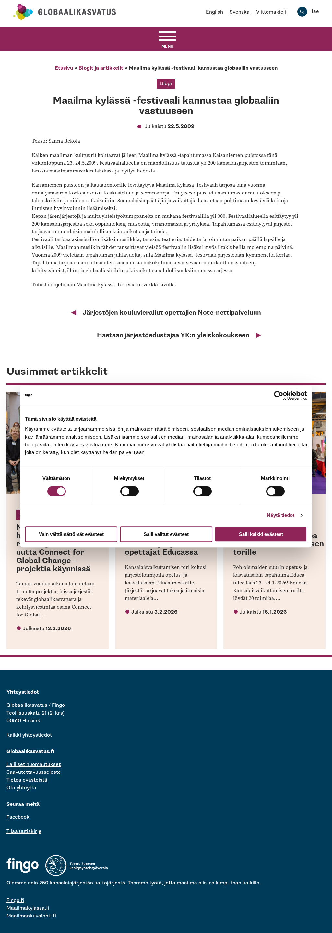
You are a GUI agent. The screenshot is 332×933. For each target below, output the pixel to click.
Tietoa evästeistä (26, 780)
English (214, 12)
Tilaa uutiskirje (24, 831)
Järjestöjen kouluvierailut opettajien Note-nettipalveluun (172, 312)
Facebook (18, 817)
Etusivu (64, 68)
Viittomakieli (271, 12)
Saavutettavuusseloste (33, 772)
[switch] (129, 491)
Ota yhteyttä (21, 787)
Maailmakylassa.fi (27, 908)
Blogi (166, 83)
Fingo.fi (15, 900)
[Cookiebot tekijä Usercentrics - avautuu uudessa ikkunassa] (278, 395)
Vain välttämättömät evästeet (71, 534)
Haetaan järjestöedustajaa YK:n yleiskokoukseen (173, 335)
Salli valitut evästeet (166, 534)
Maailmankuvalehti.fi (31, 916)
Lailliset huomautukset (33, 764)
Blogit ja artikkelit (100, 68)
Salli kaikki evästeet (261, 534)
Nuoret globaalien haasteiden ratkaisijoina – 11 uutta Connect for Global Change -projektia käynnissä (53, 548)
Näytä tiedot (280, 515)
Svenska (240, 12)
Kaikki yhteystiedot (29, 735)
